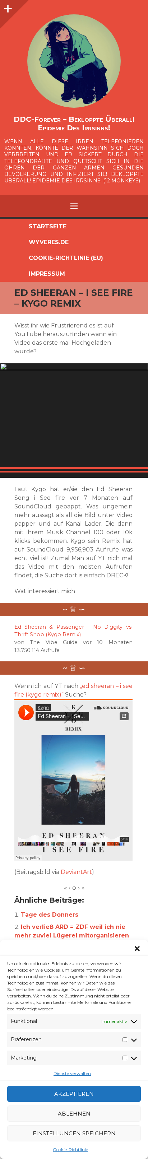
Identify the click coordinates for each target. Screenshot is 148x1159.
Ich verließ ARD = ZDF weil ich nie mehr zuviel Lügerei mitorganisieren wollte (71, 935)
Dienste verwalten (72, 1073)
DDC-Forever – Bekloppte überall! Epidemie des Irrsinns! (74, 123)
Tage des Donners (49, 914)
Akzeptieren (74, 1093)
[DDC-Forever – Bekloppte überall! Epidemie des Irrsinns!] (74, 61)
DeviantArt (76, 872)
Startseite (47, 226)
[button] (137, 948)
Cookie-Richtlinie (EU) (66, 258)
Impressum (47, 273)
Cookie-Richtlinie (70, 1149)
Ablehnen (74, 1113)
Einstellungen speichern (74, 1133)
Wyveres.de (49, 242)
